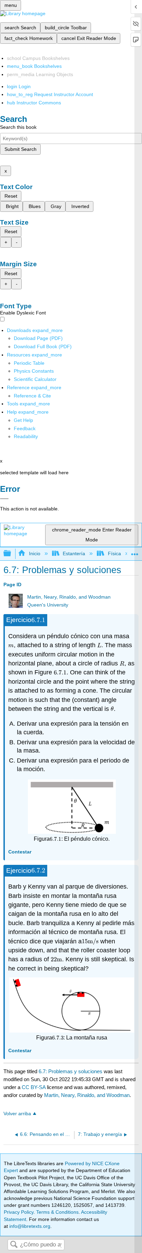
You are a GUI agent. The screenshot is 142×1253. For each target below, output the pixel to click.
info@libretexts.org (29, 1226)
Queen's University (47, 605)
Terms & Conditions (57, 1212)
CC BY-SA (34, 1087)
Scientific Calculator (35, 379)
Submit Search (20, 149)
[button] (25, 428)
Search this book (18, 127)
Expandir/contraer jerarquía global (11, 553)
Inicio (34, 553)
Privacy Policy (18, 1212)
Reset (10, 196)
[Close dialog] (4, 498)
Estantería (74, 553)
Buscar (14, 1245)
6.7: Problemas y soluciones (70, 1071)
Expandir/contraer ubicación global (135, 551)
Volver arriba (17, 1113)
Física (114, 553)
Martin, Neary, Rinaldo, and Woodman (69, 597)
